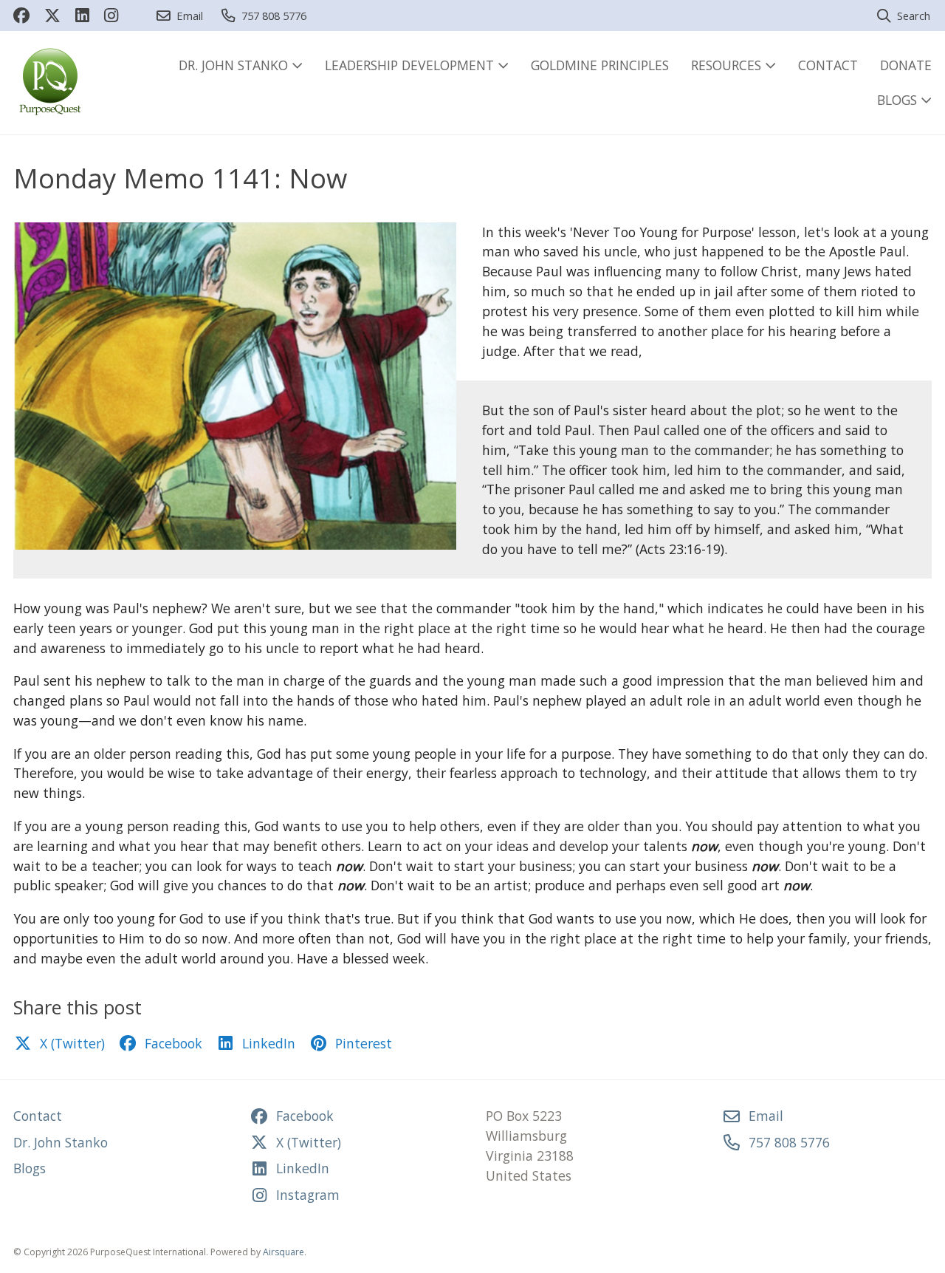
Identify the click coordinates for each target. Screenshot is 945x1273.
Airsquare (283, 1252)
